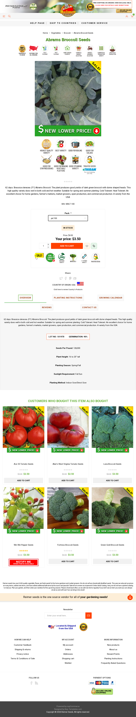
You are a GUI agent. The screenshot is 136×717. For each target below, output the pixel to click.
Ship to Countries (63, 23)
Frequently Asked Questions (113, 663)
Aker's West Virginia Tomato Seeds (68, 464)
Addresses (68, 654)
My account (68, 645)
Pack (67, 213)
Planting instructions (68, 298)
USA (73, 285)
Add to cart (67, 246)
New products (113, 645)
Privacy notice (23, 654)
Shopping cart (68, 658)
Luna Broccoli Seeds (112, 464)
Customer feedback (22, 645)
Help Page (37, 23)
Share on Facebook (65, 278)
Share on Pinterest (70, 278)
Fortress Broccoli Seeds (67, 545)
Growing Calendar (110, 298)
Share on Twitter (61, 278)
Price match (94, 246)
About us (113, 649)
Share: (68, 273)
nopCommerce (73, 706)
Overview (25, 298)
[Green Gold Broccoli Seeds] (112, 508)
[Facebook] (31, 683)
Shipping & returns (23, 649)
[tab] (25, 298)
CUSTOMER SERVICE (94, 23)
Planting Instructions (113, 658)
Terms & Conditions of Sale (23, 658)
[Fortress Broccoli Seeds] (68, 508)
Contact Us (89, 307)
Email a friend (74, 278)
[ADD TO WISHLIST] (87, 246)
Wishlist (68, 663)
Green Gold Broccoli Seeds (112, 545)
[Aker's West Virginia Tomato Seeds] (68, 427)
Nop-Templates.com (73, 709)
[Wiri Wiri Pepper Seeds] (23, 508)
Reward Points (113, 654)
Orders (68, 649)
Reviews (47, 307)
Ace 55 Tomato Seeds (23, 464)
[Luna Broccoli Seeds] (112, 427)
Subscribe (88, 615)
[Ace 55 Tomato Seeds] (23, 427)
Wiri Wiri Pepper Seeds (23, 545)
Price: (65, 235)
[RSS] (36, 683)
